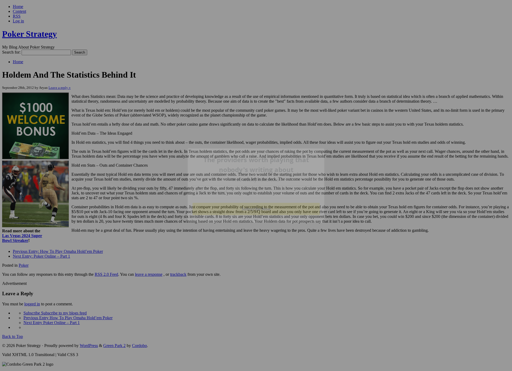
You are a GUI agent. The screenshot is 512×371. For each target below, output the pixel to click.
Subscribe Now (256, 209)
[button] (256, 164)
